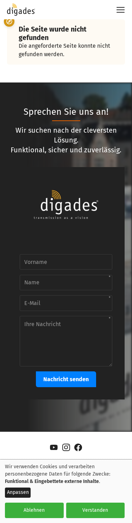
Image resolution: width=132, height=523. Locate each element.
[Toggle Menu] (118, 9)
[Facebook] (78, 448)
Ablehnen (34, 510)
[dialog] (66, 491)
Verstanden (95, 510)
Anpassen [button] (18, 492)
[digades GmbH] (21, 12)
